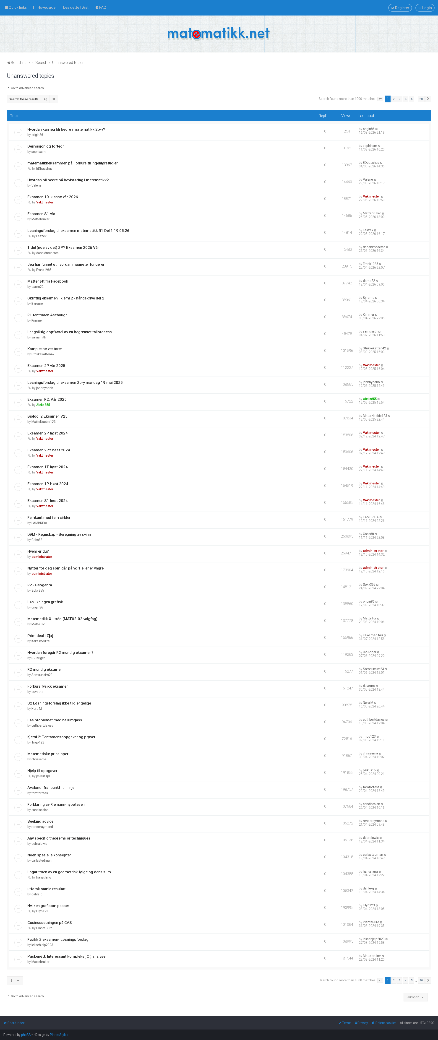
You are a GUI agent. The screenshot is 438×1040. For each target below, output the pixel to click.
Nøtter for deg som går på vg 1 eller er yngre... (66, 568)
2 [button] (394, 99)
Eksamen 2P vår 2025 (46, 365)
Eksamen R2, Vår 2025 (47, 399)
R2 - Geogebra (39, 585)
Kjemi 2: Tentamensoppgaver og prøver (61, 737)
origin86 (37, 135)
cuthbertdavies (42, 725)
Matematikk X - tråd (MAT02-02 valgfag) (62, 618)
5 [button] (411, 99)
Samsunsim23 (41, 675)
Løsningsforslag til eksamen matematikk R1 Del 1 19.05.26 (78, 230)
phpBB (26, 1035)
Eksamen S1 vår (41, 213)
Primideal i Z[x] (40, 635)
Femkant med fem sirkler (48, 517)
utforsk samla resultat (46, 889)
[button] (380, 99)
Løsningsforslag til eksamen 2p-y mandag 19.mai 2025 (75, 382)
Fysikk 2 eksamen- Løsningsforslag (58, 939)
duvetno (37, 692)
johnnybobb (44, 388)
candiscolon (40, 810)
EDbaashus (44, 168)
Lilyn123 (42, 911)
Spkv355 (37, 590)
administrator (41, 557)
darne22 (37, 287)
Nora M (36, 708)
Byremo (37, 303)
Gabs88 (36, 540)
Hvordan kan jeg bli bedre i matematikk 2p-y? (66, 129)
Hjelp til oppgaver (42, 770)
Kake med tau (41, 641)
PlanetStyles (59, 1035)
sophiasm (38, 151)
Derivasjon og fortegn (46, 146)
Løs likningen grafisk (45, 602)
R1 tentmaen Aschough (47, 315)
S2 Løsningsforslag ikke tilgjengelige (59, 703)
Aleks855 (43, 405)
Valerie (36, 185)
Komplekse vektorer (44, 348)
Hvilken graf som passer (48, 905)
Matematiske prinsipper (47, 753)
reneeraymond (42, 827)
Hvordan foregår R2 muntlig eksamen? (60, 652)
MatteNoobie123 (43, 422)
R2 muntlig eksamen (45, 669)
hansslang (43, 877)
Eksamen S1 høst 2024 (47, 500)
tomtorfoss (39, 793)
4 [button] (406, 99)
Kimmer (37, 320)
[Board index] (219, 34)
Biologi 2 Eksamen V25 (47, 416)
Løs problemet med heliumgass (54, 720)
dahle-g (36, 894)
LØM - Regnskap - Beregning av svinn (59, 534)
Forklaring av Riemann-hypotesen (56, 804)
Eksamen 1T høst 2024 (47, 467)
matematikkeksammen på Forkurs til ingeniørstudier (72, 163)
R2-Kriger (38, 658)
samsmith (38, 337)
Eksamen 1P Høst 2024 (47, 483)
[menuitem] (45, 7)
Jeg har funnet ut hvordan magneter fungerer (65, 264)
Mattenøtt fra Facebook (47, 281)
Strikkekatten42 (43, 354)
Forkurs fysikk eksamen (47, 686)
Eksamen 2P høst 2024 (47, 433)
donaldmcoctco (47, 253)
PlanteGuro (44, 928)
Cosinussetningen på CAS (49, 922)
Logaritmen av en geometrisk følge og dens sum (69, 872)
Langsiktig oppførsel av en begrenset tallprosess (69, 332)
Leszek (41, 236)
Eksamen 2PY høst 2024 (48, 450)
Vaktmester (44, 202)
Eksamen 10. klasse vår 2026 (52, 197)
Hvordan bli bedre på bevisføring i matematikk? (68, 180)
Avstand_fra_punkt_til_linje (50, 787)
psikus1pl (43, 776)
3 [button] (400, 99)
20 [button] (421, 99)
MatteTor (38, 624)
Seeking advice (40, 821)
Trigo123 (37, 742)
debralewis (39, 843)
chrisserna (39, 759)
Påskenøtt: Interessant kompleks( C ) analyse (66, 956)
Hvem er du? (38, 551)
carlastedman (41, 860)
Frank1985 (44, 270)
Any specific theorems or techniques (58, 838)
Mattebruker (40, 219)
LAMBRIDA (39, 523)
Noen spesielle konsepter (49, 855)
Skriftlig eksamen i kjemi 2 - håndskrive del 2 (65, 298)
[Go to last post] (376, 129)
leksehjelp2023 (42, 945)
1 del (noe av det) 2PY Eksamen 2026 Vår (63, 247)
